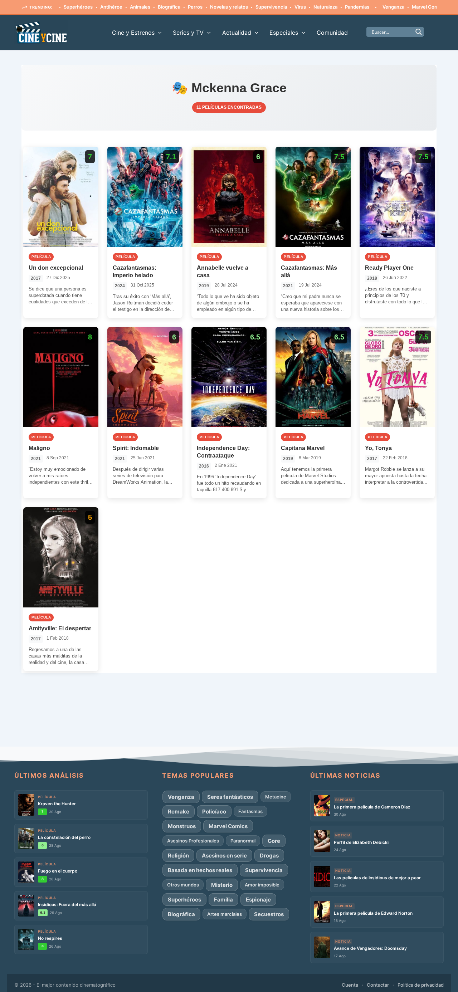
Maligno (39, 448)
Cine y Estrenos (133, 32)
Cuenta (350, 985)
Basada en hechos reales (200, 870)
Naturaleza (306, 7)
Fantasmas (250, 811)
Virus (281, 7)
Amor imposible (262, 885)
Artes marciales (224, 914)
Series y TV (188, 32)
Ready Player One (389, 268)
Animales (121, 7)
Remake (178, 811)
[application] (158, 32)
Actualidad (236, 32)
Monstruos (182, 826)
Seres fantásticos (230, 796)
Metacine (275, 797)
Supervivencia (252, 7)
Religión (178, 855)
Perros (176, 7)
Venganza (374, 7)
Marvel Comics (409, 7)
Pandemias (338, 7)
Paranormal (242, 841)
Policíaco (214, 811)
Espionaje (258, 899)
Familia (223, 899)
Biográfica (149, 7)
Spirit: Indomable (136, 448)
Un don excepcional (56, 268)
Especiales (283, 32)
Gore (274, 840)
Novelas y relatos (210, 7)
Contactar (378, 985)
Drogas (269, 855)
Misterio (222, 884)
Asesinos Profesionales (193, 841)
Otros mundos (183, 885)
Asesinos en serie (224, 855)
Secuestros (269, 914)
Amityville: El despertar (60, 628)
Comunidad (332, 32)
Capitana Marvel (303, 448)
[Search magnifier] (419, 32)
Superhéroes (58, 7)
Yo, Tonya (378, 448)
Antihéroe (92, 7)
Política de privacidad (421, 985)
